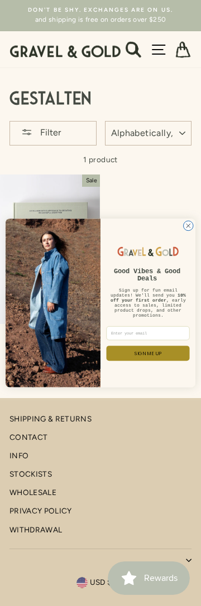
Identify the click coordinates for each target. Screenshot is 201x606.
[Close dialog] (189, 226)
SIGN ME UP (148, 353)
